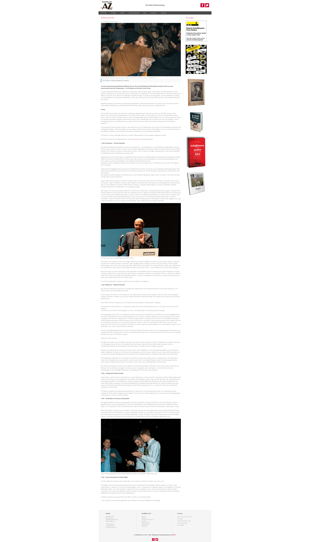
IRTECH (173, 535)
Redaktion (144, 518)
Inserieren (153, 13)
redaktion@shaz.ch (111, 527)
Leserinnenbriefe (134, 13)
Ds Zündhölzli (180, 525)
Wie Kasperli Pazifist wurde (184, 521)
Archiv (122, 13)
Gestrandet (180, 518)
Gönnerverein (145, 524)
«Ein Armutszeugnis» (182, 523)
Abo (144, 13)
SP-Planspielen (136, 139)
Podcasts (163, 13)
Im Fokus (104, 13)
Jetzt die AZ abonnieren (147, 519)
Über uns (144, 516)
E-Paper (113, 13)
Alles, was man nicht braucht (184, 516)
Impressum (144, 526)
